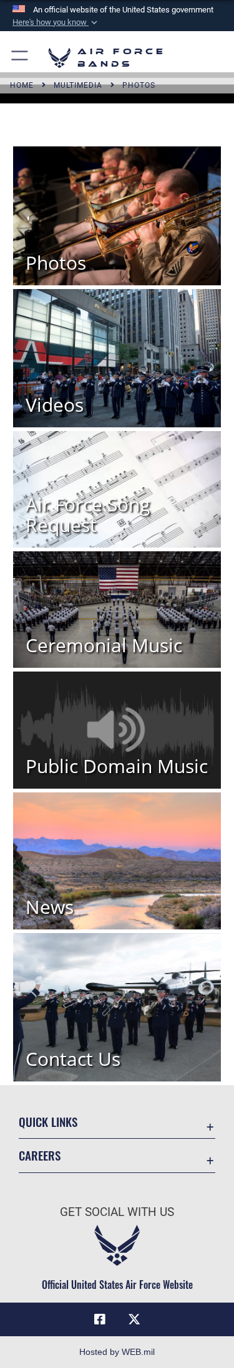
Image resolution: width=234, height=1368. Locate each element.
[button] (56, 22)
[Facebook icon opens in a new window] (99, 1319)
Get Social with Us (117, 1212)
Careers (40, 1155)
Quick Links (48, 1122)
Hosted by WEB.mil (117, 1352)
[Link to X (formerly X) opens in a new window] (134, 1319)
